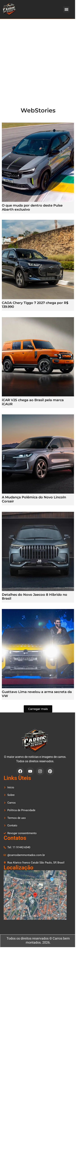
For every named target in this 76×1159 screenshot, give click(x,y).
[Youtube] (30, 771)
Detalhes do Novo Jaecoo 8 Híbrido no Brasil (34, 597)
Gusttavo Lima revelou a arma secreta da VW (37, 694)
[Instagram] (40, 771)
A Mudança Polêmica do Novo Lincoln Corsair (34, 499)
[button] (66, 9)
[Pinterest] (50, 771)
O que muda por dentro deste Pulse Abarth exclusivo (32, 207)
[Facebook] (20, 771)
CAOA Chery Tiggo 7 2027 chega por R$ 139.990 (35, 305)
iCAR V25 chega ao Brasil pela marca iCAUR (33, 402)
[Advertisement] (38, 58)
